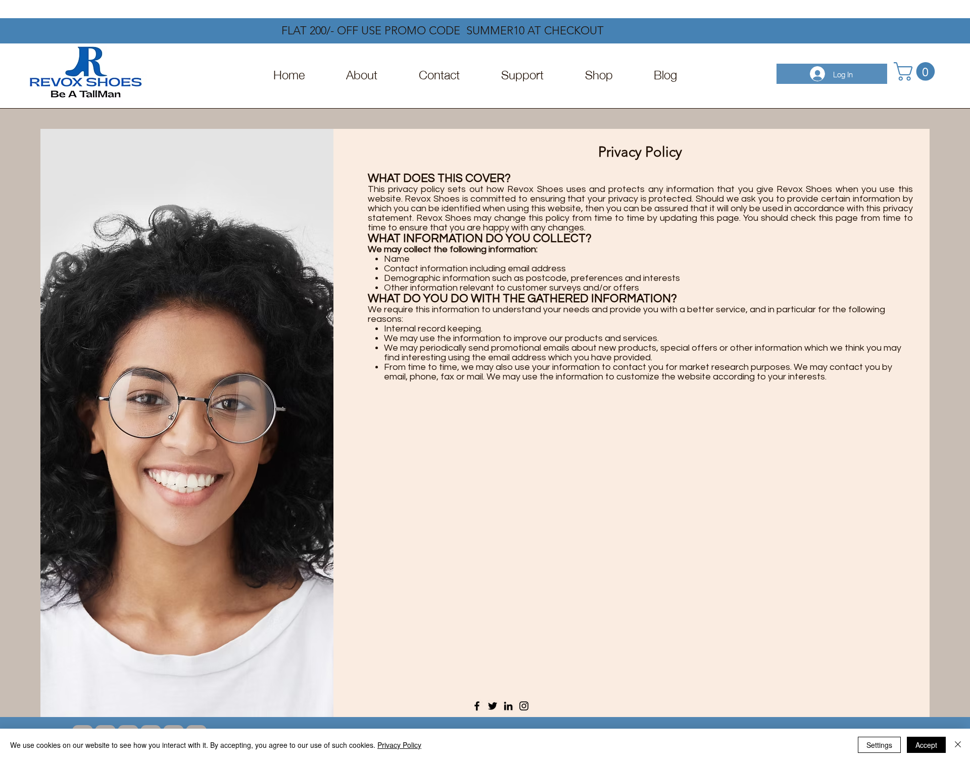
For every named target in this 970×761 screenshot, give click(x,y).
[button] (916, 71)
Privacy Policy (399, 745)
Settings (879, 745)
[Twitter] (493, 706)
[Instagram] (524, 706)
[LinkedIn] (508, 706)
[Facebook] (477, 706)
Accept (926, 745)
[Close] (958, 745)
